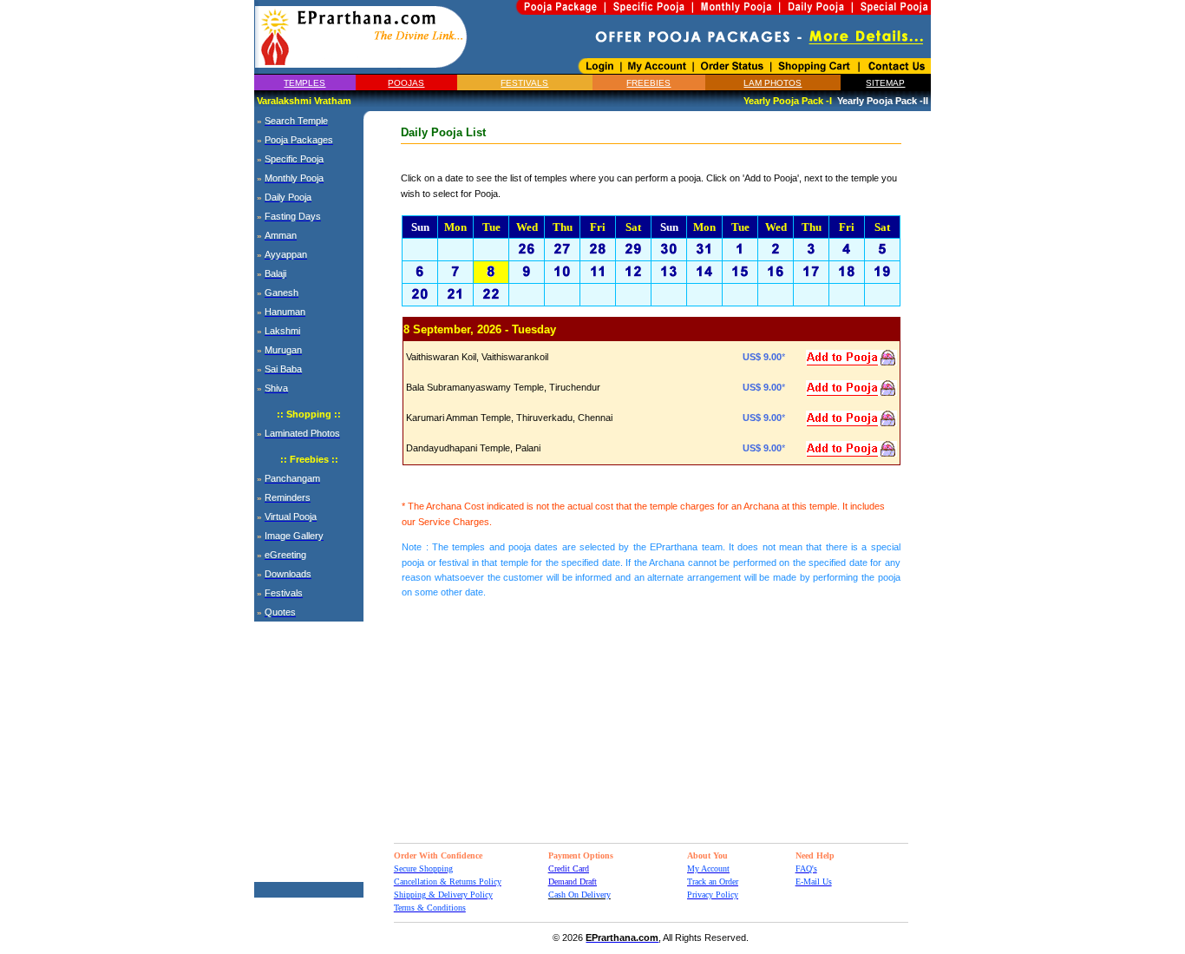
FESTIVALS (524, 83)
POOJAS (406, 83)
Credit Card (568, 868)
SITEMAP (885, 83)
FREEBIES (648, 83)
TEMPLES (304, 83)
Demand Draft (572, 881)
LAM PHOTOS (772, 83)
